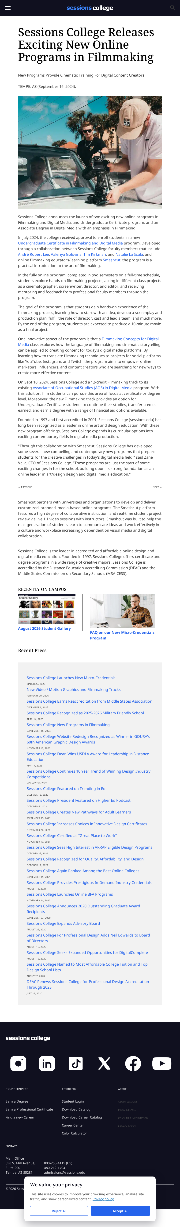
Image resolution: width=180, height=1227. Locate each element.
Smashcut (111, 260)
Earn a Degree (17, 1101)
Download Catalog (76, 1109)
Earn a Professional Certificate (29, 1109)
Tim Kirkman (94, 254)
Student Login (73, 1101)
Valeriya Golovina (66, 254)
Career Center (73, 1125)
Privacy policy (103, 1199)
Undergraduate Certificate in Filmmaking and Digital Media (70, 243)
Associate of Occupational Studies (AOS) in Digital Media (82, 387)
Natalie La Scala (129, 254)
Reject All (59, 1211)
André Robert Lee (33, 254)
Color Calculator (74, 1133)
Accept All (120, 1211)
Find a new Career (20, 1117)
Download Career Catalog (82, 1117)
